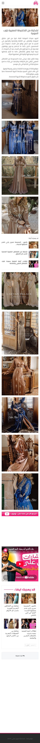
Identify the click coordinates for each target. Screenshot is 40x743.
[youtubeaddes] (20, 513)
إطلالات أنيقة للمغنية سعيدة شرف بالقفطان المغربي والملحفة (14, 262)
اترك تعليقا (19, 655)
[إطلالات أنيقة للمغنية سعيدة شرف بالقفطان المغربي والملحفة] (33, 264)
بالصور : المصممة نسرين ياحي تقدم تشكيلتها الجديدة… (14, 243)
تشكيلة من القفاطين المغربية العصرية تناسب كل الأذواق (14, 252)
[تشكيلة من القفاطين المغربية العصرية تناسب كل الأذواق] (33, 254)
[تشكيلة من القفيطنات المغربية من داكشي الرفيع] (11, 624)
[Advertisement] (21, 694)
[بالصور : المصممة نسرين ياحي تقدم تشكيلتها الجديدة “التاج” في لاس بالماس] (33, 244)
